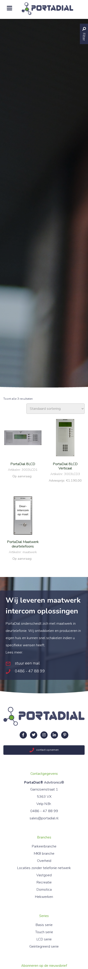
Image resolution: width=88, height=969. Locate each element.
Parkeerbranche (44, 846)
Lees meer (14, 652)
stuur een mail (27, 663)
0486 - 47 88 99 (29, 671)
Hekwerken (44, 896)
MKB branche (44, 853)
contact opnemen (47, 750)
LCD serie (44, 939)
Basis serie (44, 924)
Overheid (44, 860)
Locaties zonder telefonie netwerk (44, 867)
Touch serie (44, 932)
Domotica (44, 889)
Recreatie (44, 882)
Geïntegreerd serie (44, 946)
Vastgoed (44, 875)
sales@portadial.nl (44, 818)
